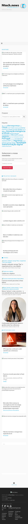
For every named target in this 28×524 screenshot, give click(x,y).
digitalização (17, 127)
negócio (5, 136)
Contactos (4, 513)
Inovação (10, 131)
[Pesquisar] (24, 116)
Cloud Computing (17, 515)
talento (13, 143)
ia (25, 129)
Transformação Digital (17, 518)
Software (4, 143)
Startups (10, 514)
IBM (3, 131)
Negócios (10, 513)
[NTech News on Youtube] (11, 505)
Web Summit (8, 146)
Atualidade (10, 511)
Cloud (4, 127)
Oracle (12, 137)
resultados (5, 141)
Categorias (10, 508)
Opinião (5, 257)
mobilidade (20, 135)
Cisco (21, 126)
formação (15, 129)
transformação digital (12, 144)
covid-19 (9, 128)
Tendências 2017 (17, 512)
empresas (4, 129)
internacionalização (14, 133)
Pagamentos (21, 137)
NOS (10, 137)
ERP (7, 129)
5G (2, 126)
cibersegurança (13, 126)
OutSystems (16, 137)
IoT (10, 135)
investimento (5, 135)
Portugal (6, 138)
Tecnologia (21, 142)
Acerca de (4, 508)
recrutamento (19, 139)
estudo (10, 129)
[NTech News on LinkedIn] (8, 505)
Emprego (23, 128)
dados (13, 127)
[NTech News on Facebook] (3, 505)
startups (9, 143)
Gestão (20, 129)
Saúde (12, 140)
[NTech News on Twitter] (5, 505)
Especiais (17, 508)
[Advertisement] (14, 27)
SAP (9, 141)
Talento (10, 516)
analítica (4, 126)
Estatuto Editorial (4, 515)
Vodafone (4, 146)
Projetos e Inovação (9, 176)
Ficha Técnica (4, 518)
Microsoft (14, 135)
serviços (23, 140)
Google (23, 129)
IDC (5, 131)
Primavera (12, 139)
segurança (17, 140)
